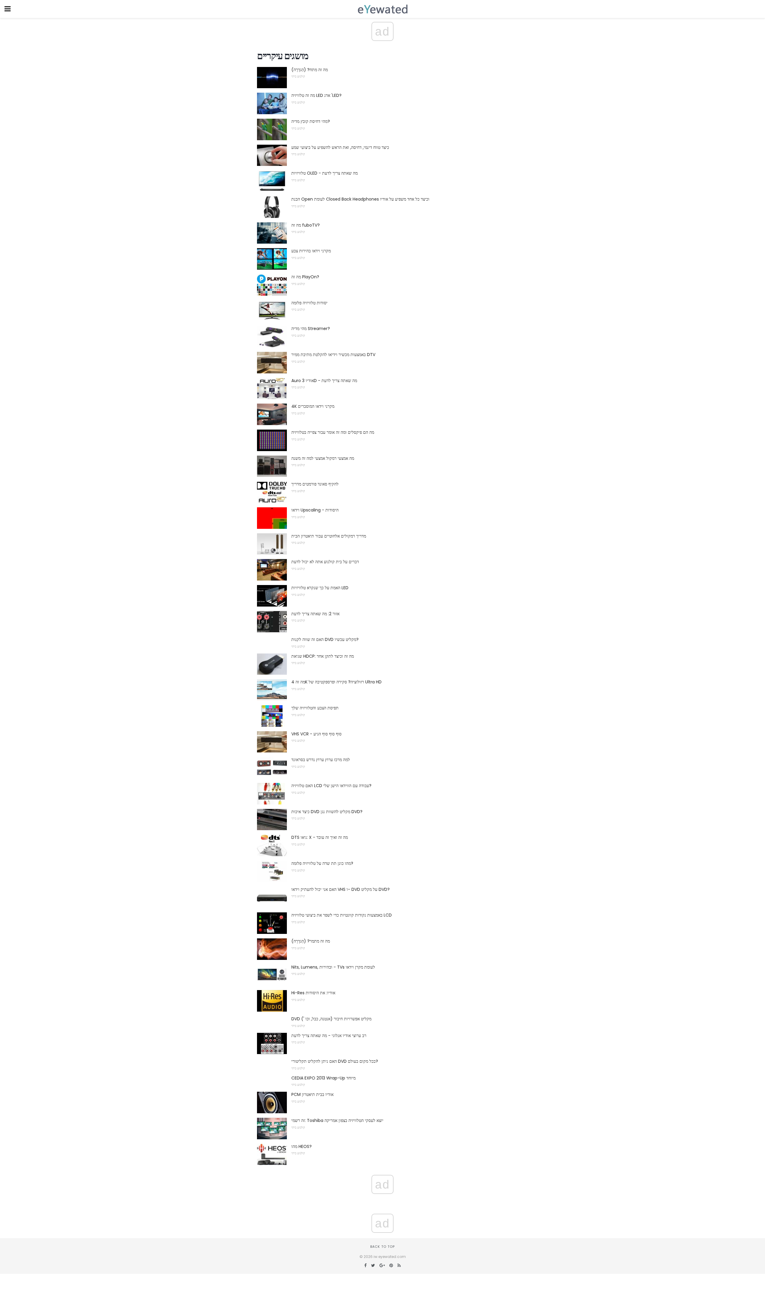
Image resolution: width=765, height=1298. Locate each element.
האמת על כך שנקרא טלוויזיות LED (319, 588)
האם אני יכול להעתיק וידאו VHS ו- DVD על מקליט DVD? (340, 889)
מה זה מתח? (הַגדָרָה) (309, 70)
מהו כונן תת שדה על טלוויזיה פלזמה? (322, 863)
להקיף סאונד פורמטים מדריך (315, 484)
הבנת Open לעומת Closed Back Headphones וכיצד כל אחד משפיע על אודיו (360, 199)
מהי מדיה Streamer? (310, 329)
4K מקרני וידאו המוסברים (312, 406)
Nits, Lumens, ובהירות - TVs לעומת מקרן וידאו (333, 967)
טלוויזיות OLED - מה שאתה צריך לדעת (324, 173)
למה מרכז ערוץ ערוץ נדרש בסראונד (320, 760)
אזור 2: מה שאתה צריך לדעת (315, 614)
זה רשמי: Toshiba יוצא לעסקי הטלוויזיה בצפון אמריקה (337, 1120)
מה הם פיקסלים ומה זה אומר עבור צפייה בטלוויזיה (332, 432)
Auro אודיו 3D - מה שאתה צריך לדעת (324, 381)
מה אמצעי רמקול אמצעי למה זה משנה (322, 458)
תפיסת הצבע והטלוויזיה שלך (315, 708)
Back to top (382, 1246)
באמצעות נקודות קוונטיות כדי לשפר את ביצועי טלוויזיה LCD (341, 915)
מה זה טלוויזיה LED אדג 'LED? (316, 95)
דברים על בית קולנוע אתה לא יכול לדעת (325, 562)
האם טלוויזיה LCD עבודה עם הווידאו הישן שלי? (331, 786)
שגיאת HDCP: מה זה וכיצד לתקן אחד (322, 656)
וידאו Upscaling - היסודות (315, 510)
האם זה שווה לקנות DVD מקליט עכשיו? (325, 639)
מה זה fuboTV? (305, 225)
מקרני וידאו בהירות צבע (311, 251)
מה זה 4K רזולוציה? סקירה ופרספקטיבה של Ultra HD (336, 682)
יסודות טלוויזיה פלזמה (309, 303)
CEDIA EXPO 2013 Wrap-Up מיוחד (323, 1078)
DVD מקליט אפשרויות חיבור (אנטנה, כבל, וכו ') (331, 1019)
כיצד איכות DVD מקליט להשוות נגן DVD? (326, 812)
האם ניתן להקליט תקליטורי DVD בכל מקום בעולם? (334, 1061)
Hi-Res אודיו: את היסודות (313, 993)
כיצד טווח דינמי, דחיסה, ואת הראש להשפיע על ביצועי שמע (340, 147)
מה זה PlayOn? (305, 277)
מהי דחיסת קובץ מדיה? (310, 121)
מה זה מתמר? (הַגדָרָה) (310, 941)
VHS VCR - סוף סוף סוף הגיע (316, 734)
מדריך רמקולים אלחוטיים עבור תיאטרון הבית (328, 536)
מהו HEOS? (301, 1146)
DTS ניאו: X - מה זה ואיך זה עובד (319, 837)
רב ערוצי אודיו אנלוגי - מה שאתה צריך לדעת (328, 1036)
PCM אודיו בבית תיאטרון (312, 1094)
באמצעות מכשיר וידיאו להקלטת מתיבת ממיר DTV (333, 355)
